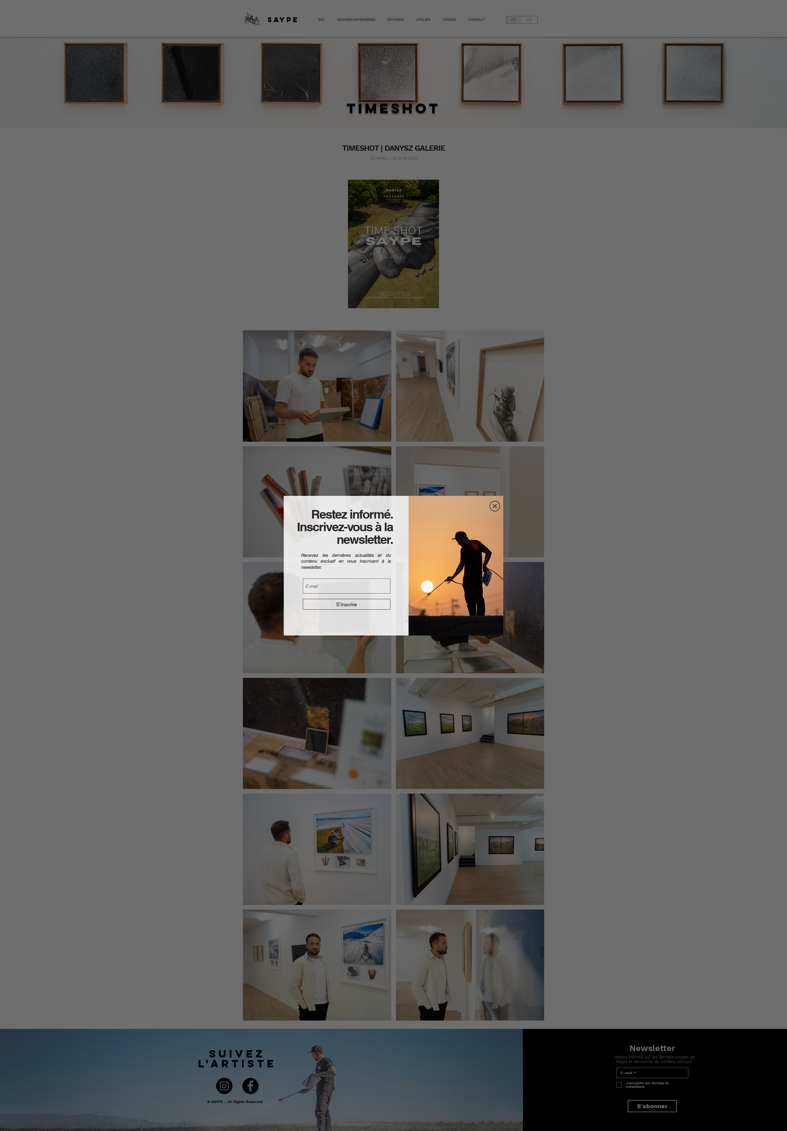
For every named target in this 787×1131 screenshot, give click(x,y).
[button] (494, 506)
